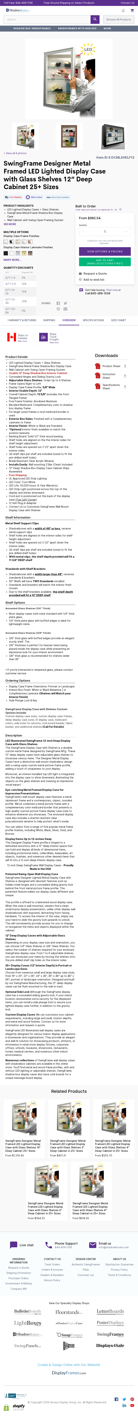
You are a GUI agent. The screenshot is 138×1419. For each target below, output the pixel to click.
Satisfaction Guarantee (119, 1264)
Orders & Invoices (52, 1269)
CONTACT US (52, 1259)
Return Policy (52, 1280)
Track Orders (52, 1264)
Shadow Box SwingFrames (32, 28)
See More (10, 224)
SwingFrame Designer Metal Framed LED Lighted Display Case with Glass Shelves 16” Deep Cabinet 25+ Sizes (23, 1145)
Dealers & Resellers (52, 1275)
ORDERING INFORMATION (18, 1261)
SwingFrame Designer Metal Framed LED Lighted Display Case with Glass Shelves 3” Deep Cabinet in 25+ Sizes (68, 1145)
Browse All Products (119, 19)
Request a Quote (18, 1267)
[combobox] (52, 19)
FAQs (86, 1269)
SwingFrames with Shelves (77, 28)
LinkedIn (124, 1405)
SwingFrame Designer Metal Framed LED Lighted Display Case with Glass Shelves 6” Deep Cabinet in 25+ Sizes (45, 1208)
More (107, 28)
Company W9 (19, 1288)
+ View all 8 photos (15, 153)
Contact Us (127, 2)
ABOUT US (119, 1259)
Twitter (124, 1399)
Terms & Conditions (119, 1275)
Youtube (132, 1405)
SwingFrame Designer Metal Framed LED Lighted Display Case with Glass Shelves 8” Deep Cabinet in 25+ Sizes (90, 1208)
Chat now (112, 290)
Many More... (12, 259)
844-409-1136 (24, 2)
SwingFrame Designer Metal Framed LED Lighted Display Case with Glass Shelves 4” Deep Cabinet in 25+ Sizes (112, 1145)
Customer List (86, 1275)
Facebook (116, 1399)
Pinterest (132, 1399)
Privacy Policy (119, 1269)
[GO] (95, 19)
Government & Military (18, 1283)
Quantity (83, 225)
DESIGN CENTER (86, 1259)
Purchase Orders (19, 1278)
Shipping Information (18, 1272)
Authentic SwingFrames (86, 1264)
